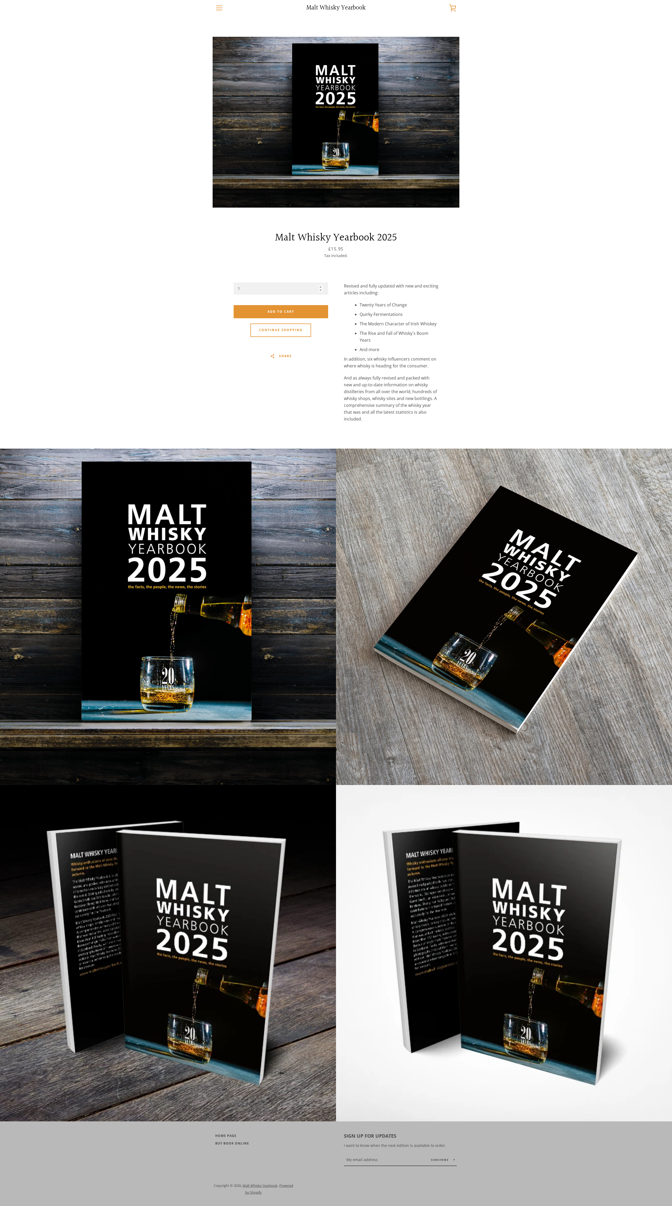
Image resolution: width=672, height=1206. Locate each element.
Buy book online (232, 1143)
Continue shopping (281, 330)
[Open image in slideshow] (336, 122)
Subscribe (440, 1160)
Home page (226, 1135)
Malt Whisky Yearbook (336, 8)
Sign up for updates (370, 1136)
